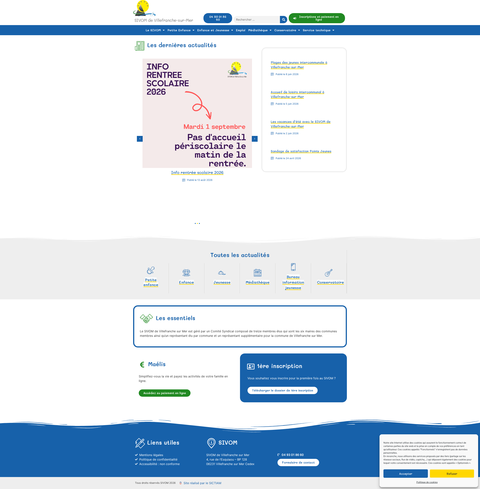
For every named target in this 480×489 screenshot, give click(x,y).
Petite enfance (150, 282)
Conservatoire (285, 30)
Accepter (405, 474)
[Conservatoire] (328, 273)
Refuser (452, 474)
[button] (140, 139)
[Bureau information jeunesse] (293, 267)
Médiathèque (258, 30)
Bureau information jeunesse (293, 282)
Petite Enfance (179, 30)
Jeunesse (222, 282)
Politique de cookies (427, 482)
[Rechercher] (283, 19)
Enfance (186, 282)
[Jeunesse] (222, 273)
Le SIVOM (153, 30)
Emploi (240, 30)
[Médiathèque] (257, 273)
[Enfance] (186, 273)
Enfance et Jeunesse (213, 30)
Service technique (317, 30)
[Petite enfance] (150, 270)
